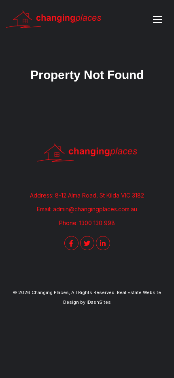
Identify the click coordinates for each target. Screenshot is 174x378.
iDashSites (99, 302)
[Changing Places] (53, 19)
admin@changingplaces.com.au (95, 209)
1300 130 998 (97, 222)
